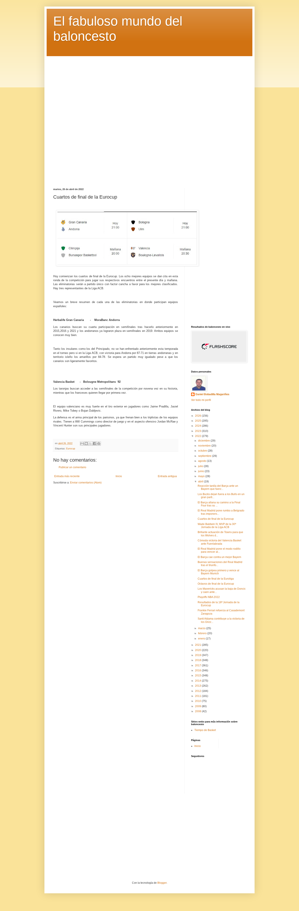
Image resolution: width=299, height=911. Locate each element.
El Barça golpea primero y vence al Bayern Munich (218, 572)
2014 (198, 680)
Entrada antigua (167, 476)
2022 (198, 436)
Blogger (162, 882)
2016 (198, 670)
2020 (198, 650)
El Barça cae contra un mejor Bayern (219, 557)
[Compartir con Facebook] (94, 443)
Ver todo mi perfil (201, 400)
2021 (198, 644)
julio (201, 466)
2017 (198, 665)
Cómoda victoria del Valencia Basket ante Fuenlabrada (219, 542)
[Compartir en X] (90, 443)
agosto (202, 460)
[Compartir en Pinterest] (99, 443)
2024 (198, 425)
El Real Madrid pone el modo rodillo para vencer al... (219, 550)
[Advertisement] (149, 118)
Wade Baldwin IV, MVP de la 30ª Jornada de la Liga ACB (217, 526)
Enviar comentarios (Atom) (86, 482)
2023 (198, 431)
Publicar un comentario (72, 467)
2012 (198, 691)
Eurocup (70, 448)
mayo (201, 476)
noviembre (204, 445)
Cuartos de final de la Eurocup (216, 518)
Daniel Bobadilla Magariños (212, 394)
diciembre (204, 440)
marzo (202, 628)
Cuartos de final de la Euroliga (216, 578)
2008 (198, 711)
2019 (198, 655)
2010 (198, 701)
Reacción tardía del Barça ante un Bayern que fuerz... (218, 487)
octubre (203, 450)
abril (201, 481)
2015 (198, 675)
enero (202, 638)
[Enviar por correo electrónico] (82, 443)
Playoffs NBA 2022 (209, 597)
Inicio (119, 476)
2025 (198, 420)
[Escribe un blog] (86, 443)
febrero (202, 633)
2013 (198, 685)
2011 (198, 696)
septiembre (205, 455)
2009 (198, 706)
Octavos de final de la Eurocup (216, 583)
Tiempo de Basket (205, 730)
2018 (198, 660)
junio (201, 471)
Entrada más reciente (67, 476)
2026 (198, 415)
